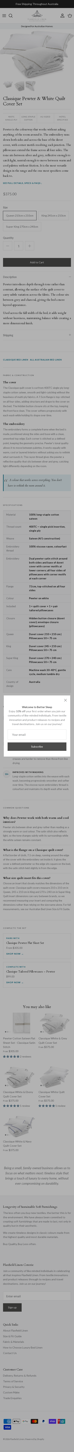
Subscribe (37, 746)
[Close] (65, 700)
